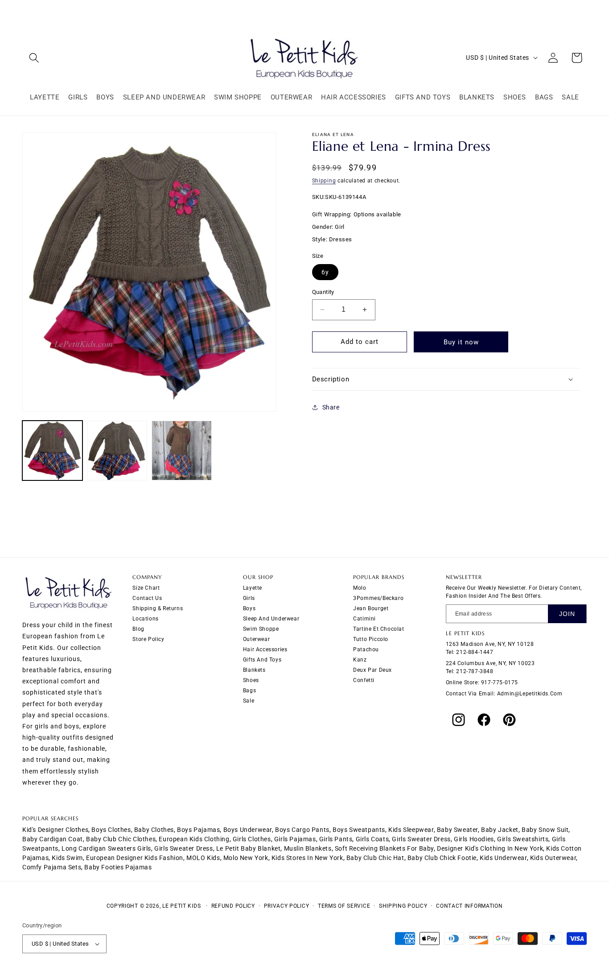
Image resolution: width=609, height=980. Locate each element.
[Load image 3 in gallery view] (182, 451)
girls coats (372, 839)
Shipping (324, 181)
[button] (34, 58)
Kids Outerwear (553, 857)
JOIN (567, 614)
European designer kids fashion (134, 857)
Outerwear (256, 640)
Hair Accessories (265, 650)
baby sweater (457, 829)
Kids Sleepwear (410, 829)
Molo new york (245, 857)
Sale (248, 701)
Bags (249, 691)
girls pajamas (295, 839)
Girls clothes (252, 839)
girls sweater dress (421, 839)
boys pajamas (198, 829)
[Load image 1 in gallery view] (52, 451)
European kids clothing (194, 839)
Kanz (359, 660)
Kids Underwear (503, 857)
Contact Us (147, 598)
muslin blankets (308, 848)
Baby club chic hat (375, 857)
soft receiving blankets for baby (384, 848)
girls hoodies (474, 839)
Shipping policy (403, 906)
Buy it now (461, 342)
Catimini (364, 619)
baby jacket (499, 829)
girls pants (336, 839)
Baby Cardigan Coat (52, 839)
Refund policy (233, 906)
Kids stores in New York (307, 857)
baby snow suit (545, 829)
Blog (138, 629)
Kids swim (67, 857)
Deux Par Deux (372, 670)
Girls (249, 598)
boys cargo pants (302, 829)
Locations (145, 619)
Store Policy (148, 640)
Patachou (366, 650)
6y (325, 272)
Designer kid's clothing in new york (490, 848)
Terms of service (344, 906)
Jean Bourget (370, 609)
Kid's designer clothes (55, 829)
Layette (252, 588)
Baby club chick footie (442, 857)
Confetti (363, 681)
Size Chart (146, 588)
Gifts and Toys (262, 660)
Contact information (469, 906)
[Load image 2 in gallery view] (117, 451)
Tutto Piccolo (370, 640)
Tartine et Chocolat (378, 629)
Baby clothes (154, 829)
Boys (249, 609)
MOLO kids (203, 857)
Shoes (251, 681)
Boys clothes (111, 829)
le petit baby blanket (248, 848)
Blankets (254, 670)
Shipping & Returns (157, 609)
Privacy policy (286, 906)
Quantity (323, 292)
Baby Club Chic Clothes (121, 839)
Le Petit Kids (181, 906)
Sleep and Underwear (271, 619)
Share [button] (331, 406)
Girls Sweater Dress (183, 848)
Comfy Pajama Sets (51, 867)
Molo (359, 588)
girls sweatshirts (522, 839)
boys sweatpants (359, 829)
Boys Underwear (247, 829)
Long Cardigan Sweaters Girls (106, 848)
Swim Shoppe (261, 629)
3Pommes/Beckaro (378, 598)
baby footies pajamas (118, 867)
